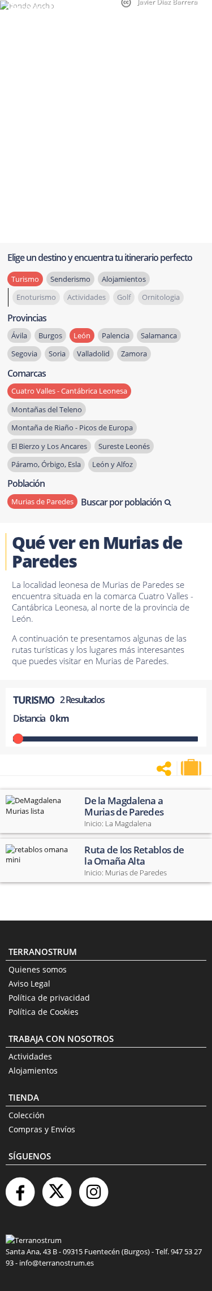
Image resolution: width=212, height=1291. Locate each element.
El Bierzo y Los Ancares (49, 446)
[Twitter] (56, 1187)
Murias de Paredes (42, 501)
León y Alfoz (112, 464)
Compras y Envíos (41, 1129)
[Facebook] (20, 1187)
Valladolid (93, 353)
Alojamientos (33, 1070)
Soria (57, 353)
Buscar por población (121, 502)
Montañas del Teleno (46, 409)
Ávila (19, 335)
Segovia (24, 353)
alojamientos (124, 279)
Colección (26, 1115)
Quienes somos (37, 969)
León (81, 335)
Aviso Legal (29, 983)
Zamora (134, 353)
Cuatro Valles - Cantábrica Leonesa (69, 391)
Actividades (30, 1056)
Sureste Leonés (124, 446)
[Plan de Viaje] (192, 767)
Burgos (50, 335)
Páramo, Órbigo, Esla (46, 464)
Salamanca (159, 335)
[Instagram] (93, 1187)
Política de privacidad (49, 997)
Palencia (115, 335)
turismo (25, 279)
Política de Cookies (43, 1011)
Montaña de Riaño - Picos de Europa (72, 427)
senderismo (70, 279)
